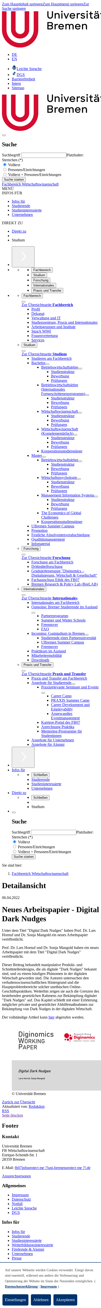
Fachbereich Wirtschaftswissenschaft (30, 184)
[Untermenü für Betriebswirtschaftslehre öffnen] (80, 368)
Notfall (17, 1204)
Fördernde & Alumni (28, 1249)
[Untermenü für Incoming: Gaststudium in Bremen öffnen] (86, 634)
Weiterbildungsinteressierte (32, 1245)
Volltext (13, 165)
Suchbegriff (11, 155)
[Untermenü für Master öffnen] (44, 457)
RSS (5, 1111)
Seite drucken (12, 1115)
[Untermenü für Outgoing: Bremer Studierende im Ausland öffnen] (33, 612)
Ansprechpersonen (16, 1176)
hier (51, 1017)
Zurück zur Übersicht (18, 1102)
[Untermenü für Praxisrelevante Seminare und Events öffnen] (43, 693)
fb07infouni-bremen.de (52, 1168)
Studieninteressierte (27, 210)
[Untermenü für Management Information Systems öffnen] (96, 496)
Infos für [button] (18, 770)
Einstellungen (15, 1300)
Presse (17, 1258)
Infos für (18, 201)
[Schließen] (23, 301)
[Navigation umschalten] (4, 135)
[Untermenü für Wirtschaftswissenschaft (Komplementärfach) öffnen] (75, 435)
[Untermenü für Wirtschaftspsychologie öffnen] (79, 479)
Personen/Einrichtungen (26, 170)
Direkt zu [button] (19, 793)
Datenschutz (21, 1199)
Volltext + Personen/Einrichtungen (34, 175)
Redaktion (37, 1106)
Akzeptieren (65, 1300)
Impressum (20, 1195)
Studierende (21, 206)
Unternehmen (22, 214)
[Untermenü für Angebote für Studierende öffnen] (73, 684)
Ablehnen (41, 1300)
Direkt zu (19, 231)
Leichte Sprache (24, 1208)
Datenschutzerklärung (21, 1286)
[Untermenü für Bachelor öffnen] (47, 364)
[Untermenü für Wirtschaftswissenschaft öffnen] (80, 412)
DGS (16, 1212)
